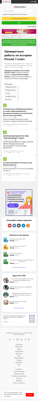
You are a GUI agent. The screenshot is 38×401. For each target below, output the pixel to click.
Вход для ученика (19, 383)
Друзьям (19, 378)
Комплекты (19, 346)
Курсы (19, 349)
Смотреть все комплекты (19, 267)
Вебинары (19, 353)
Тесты (19, 355)
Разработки (6, 2)
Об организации (19, 371)
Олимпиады (19, 351)
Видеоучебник (19, 358)
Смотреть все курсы (19, 308)
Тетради (19, 360)
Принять (30, 395)
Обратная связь (19, 373)
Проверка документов (19, 376)
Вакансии (19, 380)
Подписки (19, 344)
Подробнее (5, 321)
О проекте (19, 369)
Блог (19, 365)
